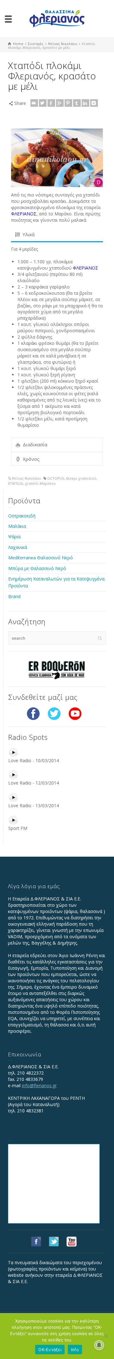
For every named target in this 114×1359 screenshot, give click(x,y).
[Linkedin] (85, 103)
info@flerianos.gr (39, 1085)
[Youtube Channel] (75, 713)
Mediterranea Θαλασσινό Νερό (40, 558)
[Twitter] (43, 103)
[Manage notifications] (99, 1345)
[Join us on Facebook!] (33, 713)
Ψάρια (14, 537)
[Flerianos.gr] (57, 18)
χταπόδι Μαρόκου (40, 483)
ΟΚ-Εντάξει (49, 1349)
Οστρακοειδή (21, 516)
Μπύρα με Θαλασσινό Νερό (37, 568)
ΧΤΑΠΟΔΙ (15, 483)
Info (75, 1349)
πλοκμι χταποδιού (81, 478)
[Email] (34, 103)
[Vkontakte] (94, 103)
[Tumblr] (77, 103)
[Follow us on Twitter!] (54, 713)
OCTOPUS (55, 478)
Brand (14, 596)
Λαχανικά (17, 547)
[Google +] (60, 103)
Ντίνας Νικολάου (26, 478)
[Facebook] (51, 103)
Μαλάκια (17, 526)
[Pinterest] (68, 103)
